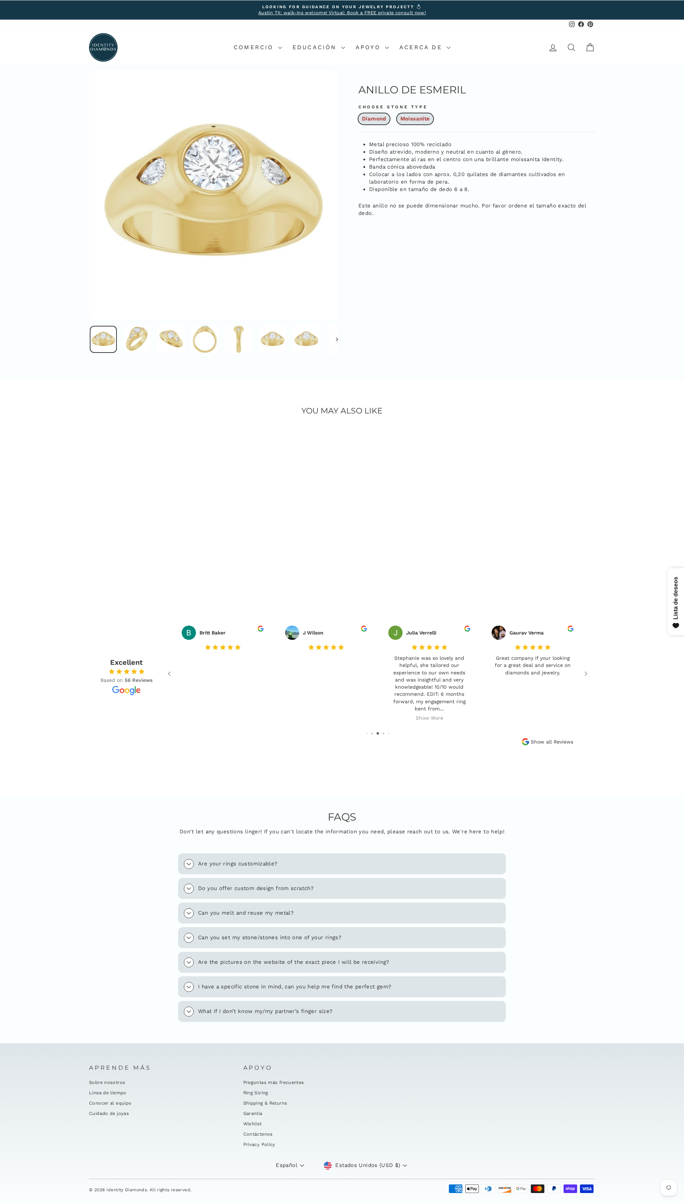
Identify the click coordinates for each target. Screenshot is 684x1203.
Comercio (255, 47)
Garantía (253, 1113)
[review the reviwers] (261, 630)
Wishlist (252, 1123)
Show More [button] (429, 718)
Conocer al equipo (110, 1103)
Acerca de (422, 47)
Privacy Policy (259, 1144)
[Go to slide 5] (388, 733)
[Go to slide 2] (372, 733)
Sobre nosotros (107, 1082)
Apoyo (369, 47)
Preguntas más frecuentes (273, 1082)
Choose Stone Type (393, 106)
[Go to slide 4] (383, 733)
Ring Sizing (255, 1092)
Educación (316, 47)
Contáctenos (258, 1134)
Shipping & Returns (265, 1103)
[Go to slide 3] (378, 733)
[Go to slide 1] (367, 733)
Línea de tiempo (107, 1092)
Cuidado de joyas (109, 1113)
